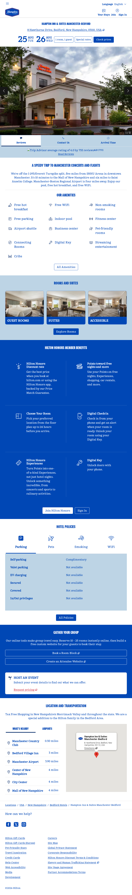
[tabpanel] (66, 152)
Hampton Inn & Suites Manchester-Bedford (96, 805)
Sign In (123, 14)
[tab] (21, 140)
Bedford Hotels (58, 805)
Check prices (105, 39)
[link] (25, 689)
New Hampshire (37, 805)
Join (113, 14)
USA (21, 805)
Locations (10, 805)
